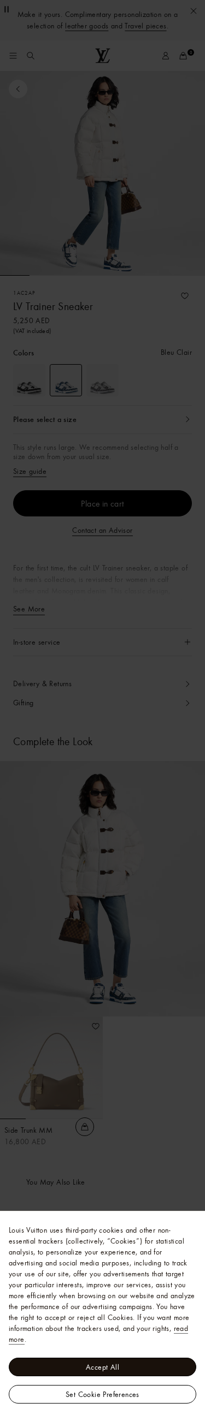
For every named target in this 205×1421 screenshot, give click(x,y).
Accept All (102, 1367)
